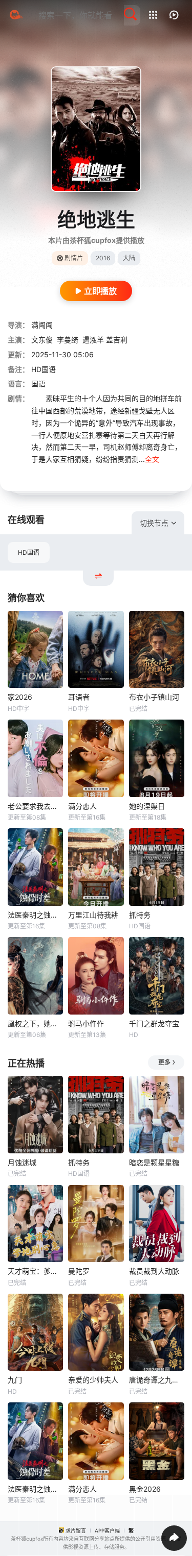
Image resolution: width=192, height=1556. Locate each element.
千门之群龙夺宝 (154, 1023)
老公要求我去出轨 (35, 806)
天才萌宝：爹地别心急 (35, 1271)
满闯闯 (42, 324)
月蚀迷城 (22, 1162)
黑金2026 (145, 1489)
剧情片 (74, 258)
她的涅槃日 (147, 806)
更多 (164, 1062)
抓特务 (140, 914)
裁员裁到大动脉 (154, 1271)
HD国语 (28, 552)
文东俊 (42, 339)
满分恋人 (82, 806)
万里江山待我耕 (93, 914)
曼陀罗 (79, 1271)
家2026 (20, 697)
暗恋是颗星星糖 (154, 1162)
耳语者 (79, 697)
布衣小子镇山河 (154, 697)
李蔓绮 (67, 339)
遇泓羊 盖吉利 (104, 339)
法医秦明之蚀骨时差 (35, 914)
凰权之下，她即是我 (35, 1023)
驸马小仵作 (86, 1023)
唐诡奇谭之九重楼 (156, 1379)
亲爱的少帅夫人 (93, 1379)
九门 (15, 1379)
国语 (38, 383)
